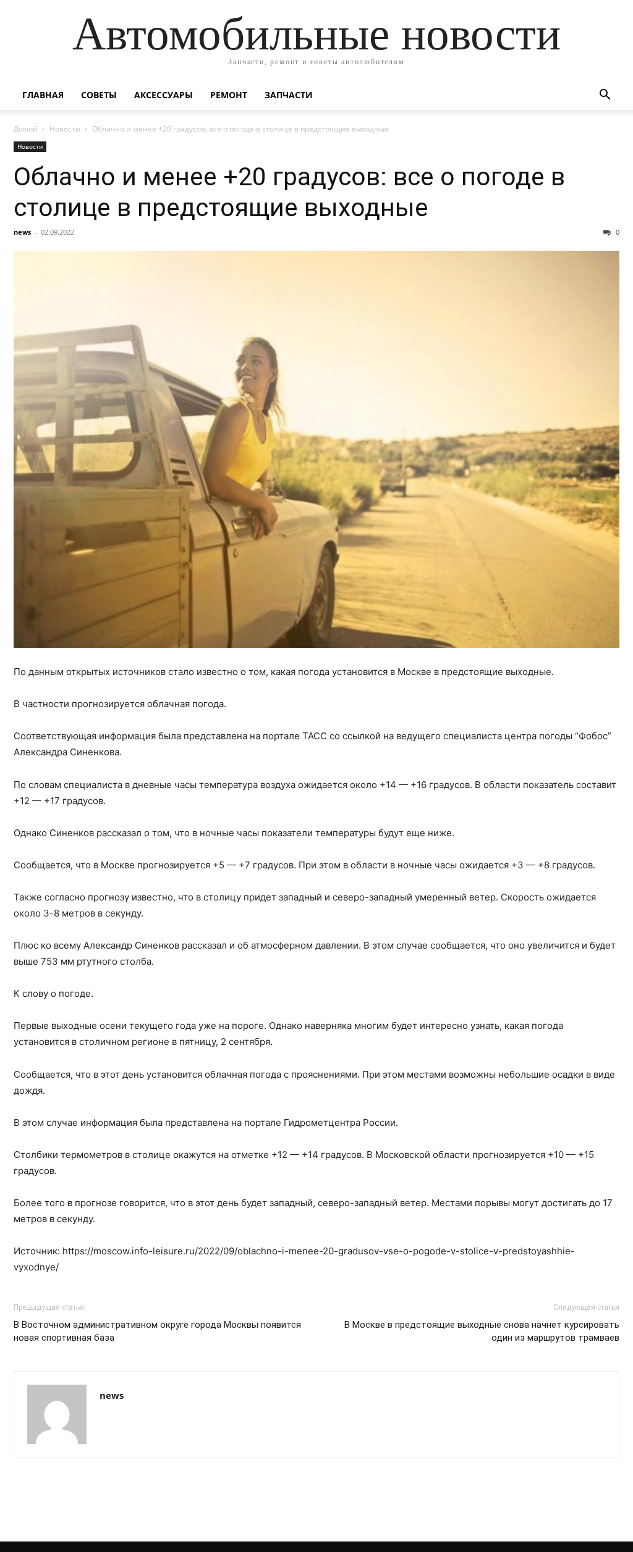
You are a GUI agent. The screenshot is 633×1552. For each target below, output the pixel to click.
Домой (26, 129)
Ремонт (228, 95)
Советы (99, 95)
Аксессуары (163, 95)
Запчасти (289, 95)
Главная (43, 95)
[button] (604, 96)
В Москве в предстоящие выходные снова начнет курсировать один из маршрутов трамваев (481, 1331)
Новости (64, 129)
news (22, 232)
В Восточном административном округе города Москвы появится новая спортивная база (157, 1331)
